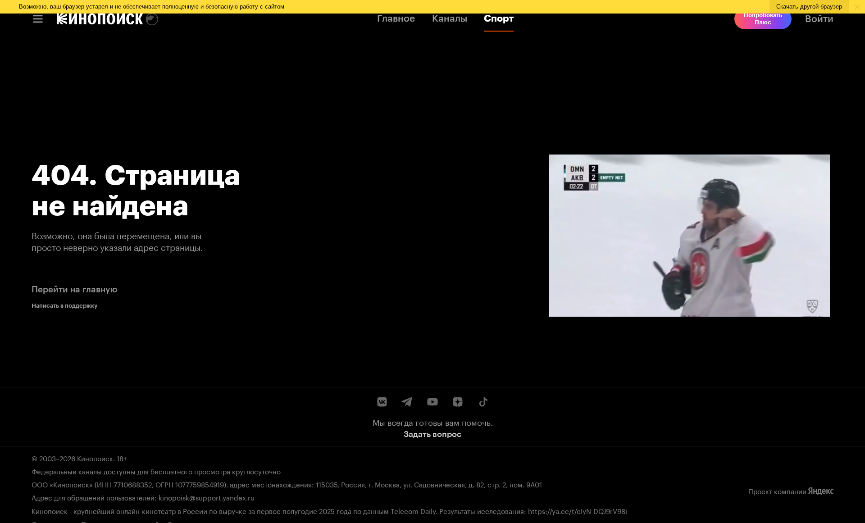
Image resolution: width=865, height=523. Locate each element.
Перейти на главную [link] (74, 289)
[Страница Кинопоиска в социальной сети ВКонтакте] (382, 402)
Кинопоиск (95, 457)
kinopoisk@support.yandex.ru (207, 496)
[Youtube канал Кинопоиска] (432, 402)
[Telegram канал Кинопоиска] (407, 402)
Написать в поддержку (64, 305)
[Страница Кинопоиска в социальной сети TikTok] (483, 402)
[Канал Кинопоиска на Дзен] (457, 402)
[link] (100, 18)
